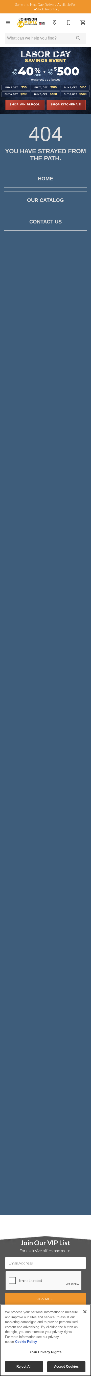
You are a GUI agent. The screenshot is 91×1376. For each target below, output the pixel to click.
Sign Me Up (45, 1299)
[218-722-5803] (69, 22)
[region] (45, 1340)
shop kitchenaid (66, 104)
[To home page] (31, 22)
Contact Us (45, 221)
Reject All (24, 1366)
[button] (8, 22)
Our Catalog (45, 200)
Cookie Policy (26, 1342)
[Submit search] (78, 38)
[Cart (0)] (83, 22)
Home (45, 178)
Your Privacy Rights (45, 1352)
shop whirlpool (25, 104)
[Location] (55, 22)
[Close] (84, 1311)
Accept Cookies (66, 1366)
